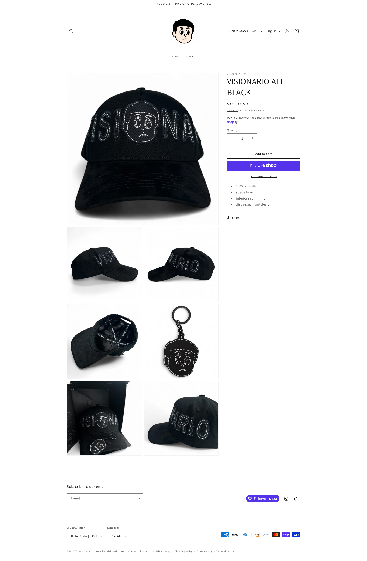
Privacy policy (204, 551)
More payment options (264, 175)
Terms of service (225, 551)
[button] (71, 31)
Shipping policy (184, 551)
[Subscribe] (138, 498)
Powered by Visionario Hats (108, 551)
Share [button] (236, 217)
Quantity (232, 130)
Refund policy (163, 551)
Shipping (232, 109)
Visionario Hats (84, 551)
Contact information (139, 551)
